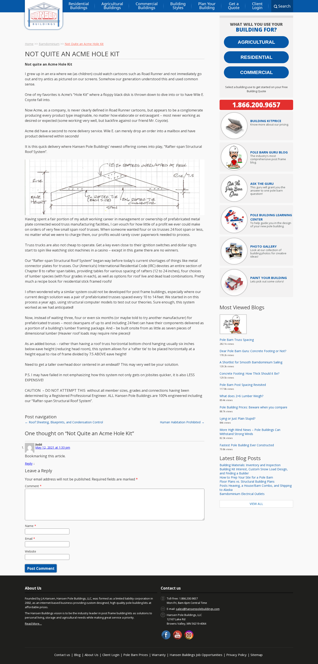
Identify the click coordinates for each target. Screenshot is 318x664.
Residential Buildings (79, 5)
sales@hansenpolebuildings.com (198, 609)
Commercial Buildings (147, 5)
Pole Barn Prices (135, 655)
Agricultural (256, 42)
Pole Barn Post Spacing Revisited (243, 385)
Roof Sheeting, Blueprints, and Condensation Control (64, 422)
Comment (33, 486)
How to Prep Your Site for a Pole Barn (246, 477)
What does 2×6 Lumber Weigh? (241, 396)
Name (30, 526)
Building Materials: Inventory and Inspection (250, 465)
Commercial (256, 72)
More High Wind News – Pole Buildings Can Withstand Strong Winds (250, 432)
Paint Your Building (268, 278)
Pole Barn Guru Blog (269, 152)
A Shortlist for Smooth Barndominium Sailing (251, 362)
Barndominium (49, 44)
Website (30, 551)
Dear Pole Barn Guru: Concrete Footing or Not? (253, 351)
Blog (77, 655)
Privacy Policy (236, 655)
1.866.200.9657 (256, 104)
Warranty (159, 655)
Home (29, 44)
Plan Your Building (206, 5)
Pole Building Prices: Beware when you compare (253, 407)
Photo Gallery (263, 246)
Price (265, 121)
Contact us (62, 655)
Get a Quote (233, 5)
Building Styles (178, 5)
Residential (256, 57)
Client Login (257, 5)
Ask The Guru (262, 183)
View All (256, 504)
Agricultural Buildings (112, 5)
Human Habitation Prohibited (182, 422)
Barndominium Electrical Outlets (242, 494)
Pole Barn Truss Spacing (237, 340)
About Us (91, 655)
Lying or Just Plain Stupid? (237, 418)
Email (30, 539)
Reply (28, 463)
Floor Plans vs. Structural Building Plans (247, 481)
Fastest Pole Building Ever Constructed (247, 445)
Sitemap (257, 655)
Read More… (33, 623)
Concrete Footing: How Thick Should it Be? (249, 373)
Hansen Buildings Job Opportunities (196, 655)
